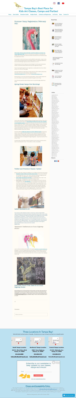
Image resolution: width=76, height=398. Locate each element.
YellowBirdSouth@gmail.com (19, 356)
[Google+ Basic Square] (58, 161)
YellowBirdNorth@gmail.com (38, 356)
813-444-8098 (19, 354)
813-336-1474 (38, 354)
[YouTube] (63, 3)
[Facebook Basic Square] (55, 161)
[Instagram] (54, 3)
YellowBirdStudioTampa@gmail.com (48, 389)
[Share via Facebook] (15, 301)
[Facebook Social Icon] (59, 3)
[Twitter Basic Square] (56, 161)
